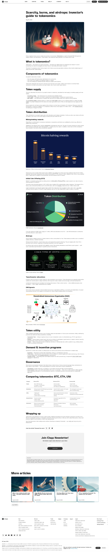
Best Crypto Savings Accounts (25, 525)
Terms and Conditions (80, 520)
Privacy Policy (74, 548)
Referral (65, 525)
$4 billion (59, 185)
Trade (42, 1)
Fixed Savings (21, 520)
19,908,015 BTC (78, 106)
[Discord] (9, 535)
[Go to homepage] (5, 2)
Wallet (50, 1)
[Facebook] (49, 428)
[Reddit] (6, 535)
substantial (47, 125)
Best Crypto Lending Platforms (41, 525)
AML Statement (78, 525)
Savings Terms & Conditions (81, 532)
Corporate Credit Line (39, 522)
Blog (65, 522)
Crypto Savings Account (24, 529)
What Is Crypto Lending (39, 529)
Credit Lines (36, 520)
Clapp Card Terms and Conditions (82, 534)
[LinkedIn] (11, 535)
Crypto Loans (37, 527)
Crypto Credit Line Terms (80, 530)
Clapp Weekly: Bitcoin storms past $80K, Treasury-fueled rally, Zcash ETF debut (43, 494)
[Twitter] (46, 428)
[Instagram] (20, 535)
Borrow (34, 1)
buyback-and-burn (44, 355)
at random (55, 172)
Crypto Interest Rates (23, 527)
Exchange (52, 520)
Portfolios (52, 522)
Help (67, 1)
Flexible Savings (22, 522)
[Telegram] (52, 428)
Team (65, 520)
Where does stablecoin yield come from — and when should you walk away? (21, 494)
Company (58, 1)
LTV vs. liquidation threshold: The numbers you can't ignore (87, 494)
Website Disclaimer (79, 527)
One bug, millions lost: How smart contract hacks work (65, 494)
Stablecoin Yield (22, 530)
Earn (26, 1)
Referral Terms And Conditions (82, 529)
